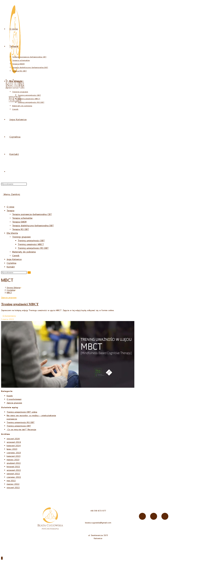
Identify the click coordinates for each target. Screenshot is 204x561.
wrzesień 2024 (14, 442)
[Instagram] (153, 516)
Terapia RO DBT (20, 229)
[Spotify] (164, 516)
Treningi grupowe (21, 236)
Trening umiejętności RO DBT (33, 248)
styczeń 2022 (13, 487)
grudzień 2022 (14, 463)
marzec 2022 (13, 484)
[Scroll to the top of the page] (2, 558)
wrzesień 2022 (14, 470)
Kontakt (11, 266)
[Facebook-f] (142, 516)
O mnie (10, 206)
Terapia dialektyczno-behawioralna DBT (33, 225)
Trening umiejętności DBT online (22, 412)
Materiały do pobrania (24, 251)
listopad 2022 (13, 466)
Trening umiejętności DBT (31, 240)
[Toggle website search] (10, 171)
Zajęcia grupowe (9, 297)
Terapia (10, 210)
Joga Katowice (14, 259)
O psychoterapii (14, 399)
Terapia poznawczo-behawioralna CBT (32, 214)
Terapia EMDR (19, 221)
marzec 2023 (13, 459)
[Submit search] (29, 272)
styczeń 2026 (13, 438)
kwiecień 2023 (13, 456)
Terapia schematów (22, 218)
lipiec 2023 (12, 449)
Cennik (15, 255)
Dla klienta (12, 233)
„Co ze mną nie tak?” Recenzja (21, 429)
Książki (10, 395)
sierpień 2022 (13, 473)
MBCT (9, 292)
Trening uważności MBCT (31, 244)
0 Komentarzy (9, 315)
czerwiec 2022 (14, 477)
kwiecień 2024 (14, 445)
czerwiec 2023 (14, 452)
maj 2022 (11, 480)
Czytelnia (11, 263)
